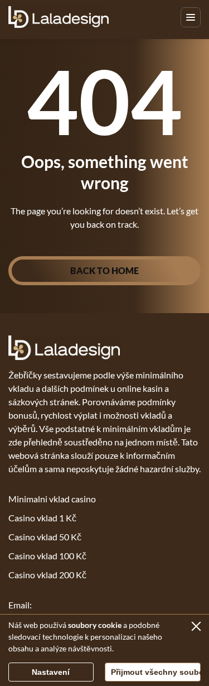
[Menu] (191, 17)
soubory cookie (94, 625)
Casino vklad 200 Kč (47, 574)
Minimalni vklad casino (52, 498)
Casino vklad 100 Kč (47, 555)
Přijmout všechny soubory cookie (156, 672)
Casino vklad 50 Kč (44, 536)
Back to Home (104, 270)
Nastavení (51, 672)
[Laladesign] (58, 17)
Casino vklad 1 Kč (42, 517)
